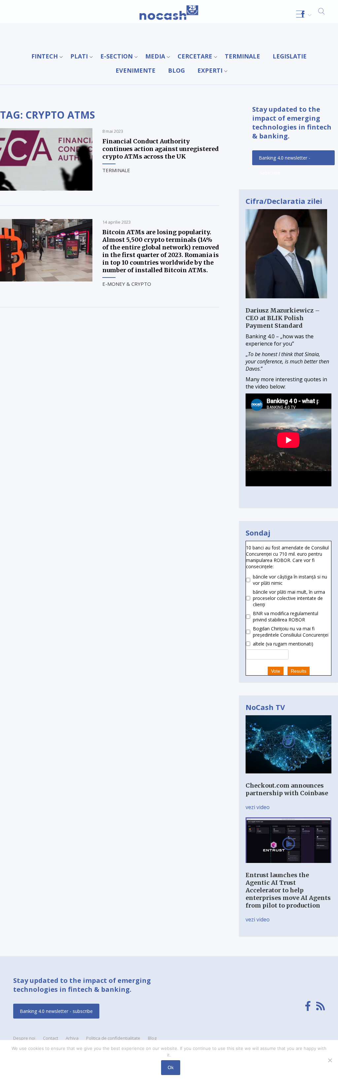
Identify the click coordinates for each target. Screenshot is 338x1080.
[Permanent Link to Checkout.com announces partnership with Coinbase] (288, 778)
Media (155, 56)
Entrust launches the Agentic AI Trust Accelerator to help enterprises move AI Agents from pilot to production (288, 890)
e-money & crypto (126, 283)
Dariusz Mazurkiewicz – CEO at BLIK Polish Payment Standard (283, 318)
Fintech (44, 56)
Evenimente (135, 70)
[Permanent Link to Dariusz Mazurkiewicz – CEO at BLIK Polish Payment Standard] (286, 303)
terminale (242, 56)
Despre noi (24, 1038)
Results (298, 671)
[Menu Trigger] (300, 14)
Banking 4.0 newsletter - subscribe (284, 160)
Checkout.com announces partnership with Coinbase (287, 789)
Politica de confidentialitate (113, 1038)
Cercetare (195, 56)
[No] (329, 1060)
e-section (116, 56)
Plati (79, 56)
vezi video (258, 807)
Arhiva (72, 1038)
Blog (176, 70)
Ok (171, 1067)
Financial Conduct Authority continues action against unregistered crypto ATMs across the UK (160, 148)
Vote (275, 671)
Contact (50, 1038)
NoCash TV (265, 707)
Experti (209, 70)
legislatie (290, 56)
